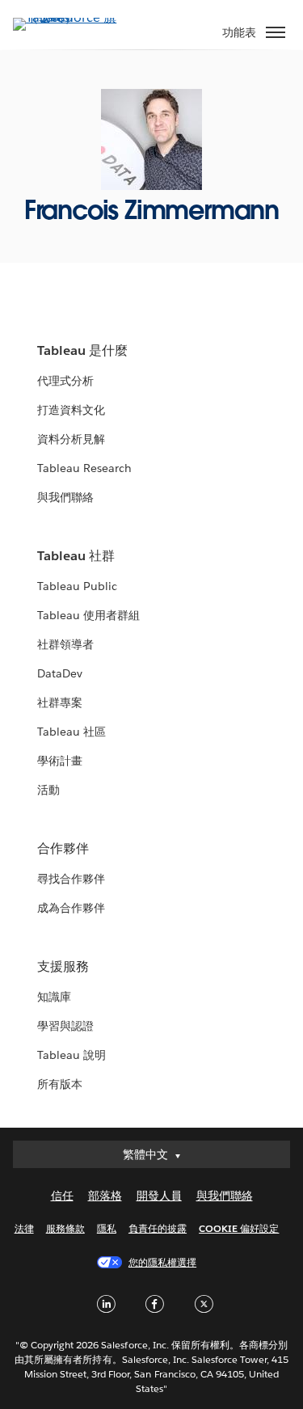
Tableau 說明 (71, 1055)
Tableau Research (84, 468)
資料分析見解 (71, 439)
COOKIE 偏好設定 (239, 1228)
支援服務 (63, 966)
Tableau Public (77, 586)
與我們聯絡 (65, 497)
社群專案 (59, 702)
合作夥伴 (63, 848)
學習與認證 (65, 1026)
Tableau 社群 (76, 555)
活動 (48, 790)
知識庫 (54, 996)
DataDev (59, 673)
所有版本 (59, 1084)
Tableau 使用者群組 (88, 615)
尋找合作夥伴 (71, 878)
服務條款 (65, 1228)
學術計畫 (59, 760)
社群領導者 (65, 644)
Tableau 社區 (71, 731)
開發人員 (159, 1195)
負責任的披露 (157, 1228)
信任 (62, 1195)
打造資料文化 (71, 410)
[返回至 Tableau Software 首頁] (69, 17)
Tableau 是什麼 (82, 350)
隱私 (106, 1228)
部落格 (105, 1195)
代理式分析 (65, 380)
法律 (24, 1228)
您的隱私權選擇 (162, 1262)
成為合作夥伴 (71, 908)
